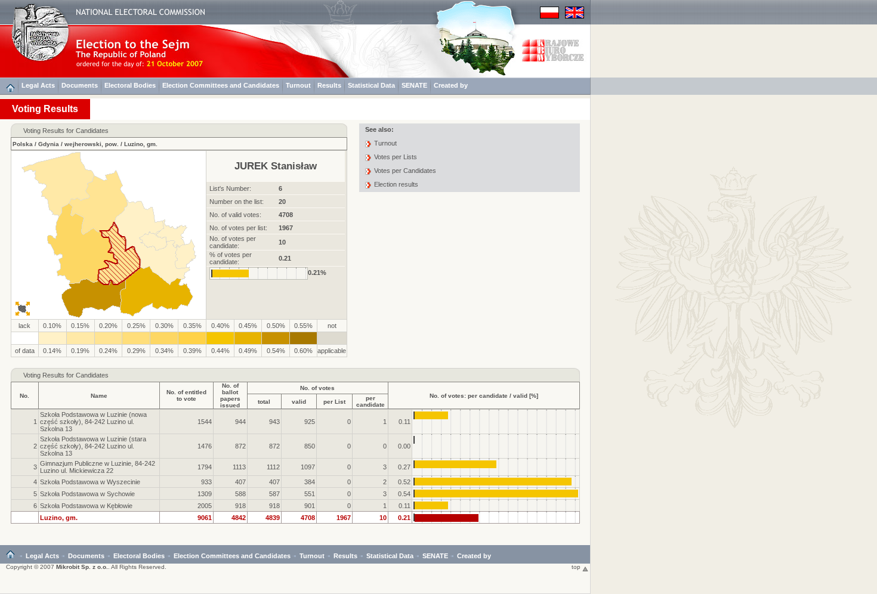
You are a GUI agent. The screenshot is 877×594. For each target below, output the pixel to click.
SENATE (414, 85)
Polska (23, 144)
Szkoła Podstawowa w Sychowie (87, 493)
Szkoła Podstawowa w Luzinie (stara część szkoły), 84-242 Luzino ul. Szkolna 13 (93, 446)
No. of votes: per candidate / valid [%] (484, 395)
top (577, 567)
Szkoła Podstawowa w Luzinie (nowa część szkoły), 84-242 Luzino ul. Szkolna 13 (93, 421)
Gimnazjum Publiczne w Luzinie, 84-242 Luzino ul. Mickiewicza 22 (97, 467)
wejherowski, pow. (91, 144)
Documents (79, 85)
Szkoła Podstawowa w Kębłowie (86, 505)
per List (334, 401)
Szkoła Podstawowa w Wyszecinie (90, 481)
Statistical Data (371, 85)
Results (329, 85)
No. (24, 395)
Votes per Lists (395, 156)
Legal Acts (38, 85)
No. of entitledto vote (186, 395)
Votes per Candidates (405, 170)
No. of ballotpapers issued (230, 395)
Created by (451, 85)
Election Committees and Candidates (220, 85)
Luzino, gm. (141, 144)
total (264, 401)
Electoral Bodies (130, 85)
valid (299, 401)
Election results (396, 184)
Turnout (298, 85)
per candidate (370, 401)
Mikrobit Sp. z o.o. (82, 567)
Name (99, 395)
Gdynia (48, 144)
